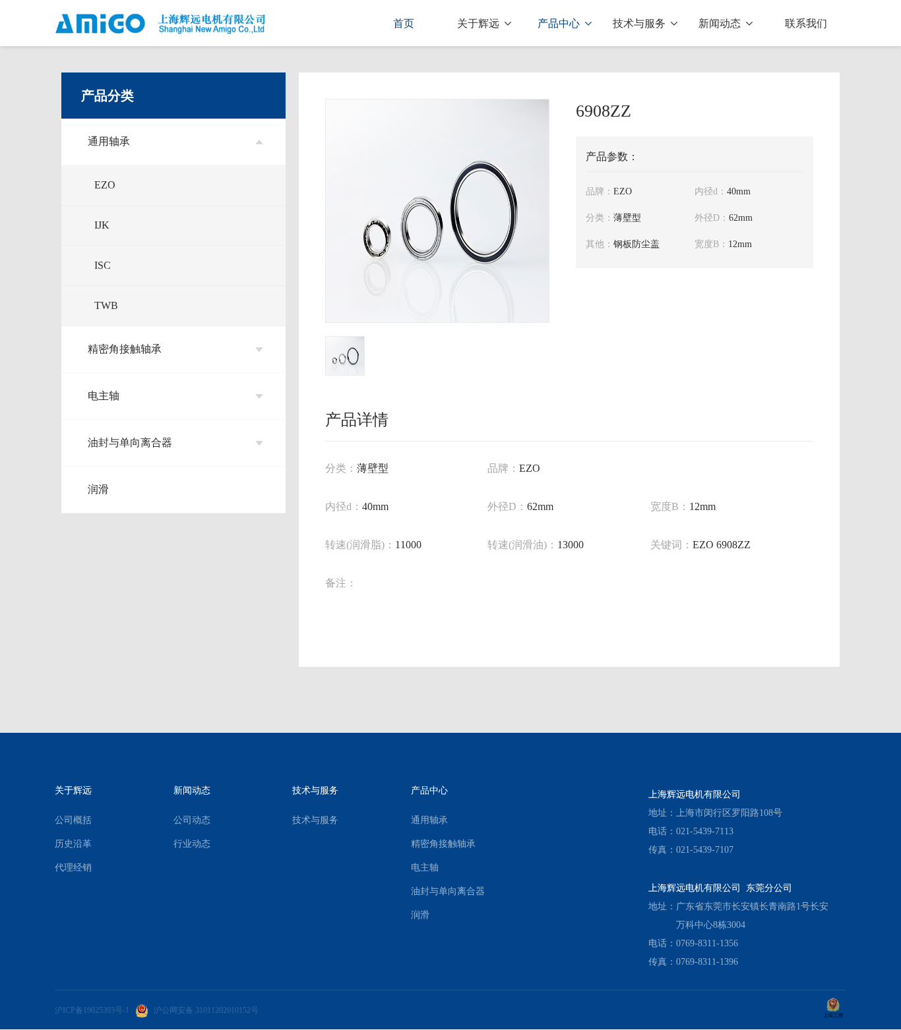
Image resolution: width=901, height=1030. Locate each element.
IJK (101, 225)
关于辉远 (479, 23)
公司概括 (73, 820)
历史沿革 (73, 844)
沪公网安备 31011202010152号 (206, 1010)
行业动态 (191, 844)
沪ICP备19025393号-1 (92, 1010)
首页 (403, 23)
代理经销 (73, 868)
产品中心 (560, 23)
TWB (106, 305)
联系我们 (806, 23)
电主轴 (103, 395)
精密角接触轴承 (125, 349)
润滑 (98, 489)
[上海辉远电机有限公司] (161, 23)
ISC (102, 265)
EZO (104, 184)
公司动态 (191, 820)
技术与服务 (640, 23)
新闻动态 (721, 23)
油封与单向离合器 (130, 442)
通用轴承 (109, 141)
